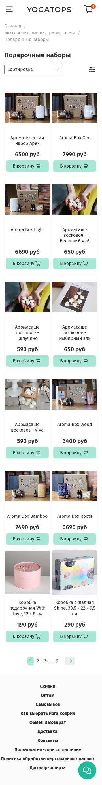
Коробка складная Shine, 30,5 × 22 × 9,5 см (74, 608)
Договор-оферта (48, 767)
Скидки (47, 686)
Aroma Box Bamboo (27, 516)
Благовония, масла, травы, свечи (39, 32)
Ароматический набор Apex (27, 140)
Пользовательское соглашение (47, 749)
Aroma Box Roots (74, 516)
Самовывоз (48, 704)
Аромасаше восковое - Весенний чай (75, 235)
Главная (12, 26)
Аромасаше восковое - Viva (27, 427)
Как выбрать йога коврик (47, 713)
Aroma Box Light (27, 229)
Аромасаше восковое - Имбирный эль (74, 332)
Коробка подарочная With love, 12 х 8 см (27, 608)
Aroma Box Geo (74, 137)
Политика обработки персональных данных (48, 758)
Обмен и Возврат (47, 722)
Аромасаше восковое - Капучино (27, 332)
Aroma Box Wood (74, 424)
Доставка (48, 731)
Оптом (47, 695)
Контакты (47, 740)
